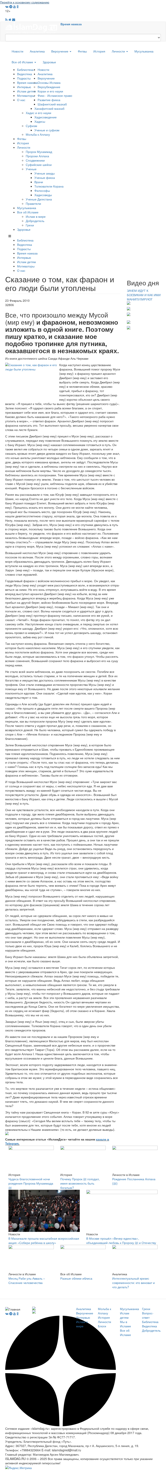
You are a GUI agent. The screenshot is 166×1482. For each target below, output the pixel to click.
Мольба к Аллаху (38, 134)
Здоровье (49, 62)
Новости (17, 51)
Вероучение (60, 51)
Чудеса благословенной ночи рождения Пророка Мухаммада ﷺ (30, 1183)
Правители (33, 203)
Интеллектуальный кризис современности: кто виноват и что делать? (133, 1282)
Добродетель (35, 221)
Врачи (38, 182)
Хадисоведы (43, 195)
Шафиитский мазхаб (52, 104)
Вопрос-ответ (147, 1315)
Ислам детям (26, 91)
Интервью (24, 87)
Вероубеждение (49, 87)
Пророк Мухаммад (39, 151)
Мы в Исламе (125, 1324)
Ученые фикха (44, 177)
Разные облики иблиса (76, 1278)
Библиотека (25, 69)
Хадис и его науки (38, 113)
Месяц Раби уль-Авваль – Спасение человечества (26, 1280)
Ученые (31, 169)
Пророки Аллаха (37, 156)
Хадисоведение (45, 117)
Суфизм (31, 126)
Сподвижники (35, 160)
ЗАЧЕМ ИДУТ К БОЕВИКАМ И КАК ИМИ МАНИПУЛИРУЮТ (144, 294)
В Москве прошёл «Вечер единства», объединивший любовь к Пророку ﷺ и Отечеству (121, 1240)
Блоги (102, 1326)
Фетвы (82, 51)
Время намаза (71, 24)
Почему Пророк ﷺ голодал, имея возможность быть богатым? (80, 1183)
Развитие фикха (49, 100)
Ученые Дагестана (39, 199)
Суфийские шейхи (39, 164)
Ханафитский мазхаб (49, 108)
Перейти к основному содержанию (24, 2)
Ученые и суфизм (46, 130)
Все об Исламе (23, 62)
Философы (42, 190)
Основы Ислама (49, 82)
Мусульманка (143, 51)
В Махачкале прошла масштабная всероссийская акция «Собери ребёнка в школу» (43, 1240)
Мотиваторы (26, 95)
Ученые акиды (44, 173)
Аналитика (37, 51)
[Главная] (33, 27)
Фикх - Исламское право (55, 95)
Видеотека (24, 74)
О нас (21, 100)
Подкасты (24, 78)
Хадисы (39, 121)
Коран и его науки (50, 91)
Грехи (30, 225)
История (99, 51)
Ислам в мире (36, 216)
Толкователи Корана (49, 186)
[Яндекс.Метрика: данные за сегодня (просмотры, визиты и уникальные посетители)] (18, 1468)
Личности (119, 51)
